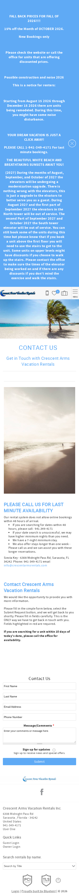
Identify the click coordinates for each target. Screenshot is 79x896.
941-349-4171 (12, 825)
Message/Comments (39, 726)
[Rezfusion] (58, 880)
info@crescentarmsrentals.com (25, 565)
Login (15, 891)
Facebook (42, 792)
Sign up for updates (37, 749)
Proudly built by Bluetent (38, 891)
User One (9, 829)
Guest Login (11, 843)
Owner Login (11, 847)
